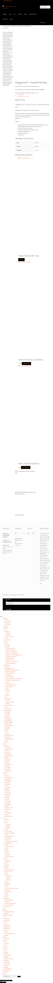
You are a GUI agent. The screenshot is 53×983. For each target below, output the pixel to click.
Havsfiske (6, 844)
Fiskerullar (6, 745)
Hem (4, 26)
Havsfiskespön (8, 764)
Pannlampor (7, 920)
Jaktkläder (6, 938)
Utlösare (7, 853)
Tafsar (6, 638)
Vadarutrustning (7, 710)
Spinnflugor (7, 809)
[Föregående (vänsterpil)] (1, 982)
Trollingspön (8, 767)
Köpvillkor (5, 536)
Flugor (5, 641)
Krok (6, 732)
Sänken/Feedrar (8, 831)
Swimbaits (7, 791)
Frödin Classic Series (10, 648)
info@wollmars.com (7, 542)
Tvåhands (8, 634)
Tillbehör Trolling (9, 856)
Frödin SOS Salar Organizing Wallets (14, 678)
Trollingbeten (8, 804)
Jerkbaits (7, 775)
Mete (5, 817)
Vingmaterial (9, 675)
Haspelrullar (8, 747)
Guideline (8, 690)
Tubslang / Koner (9, 683)
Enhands (8, 633)
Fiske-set (6, 772)
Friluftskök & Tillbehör (9, 911)
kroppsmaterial (9, 673)
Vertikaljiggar (8, 780)
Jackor (5, 940)
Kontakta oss (6, 533)
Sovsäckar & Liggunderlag (9, 933)
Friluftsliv (20, 14)
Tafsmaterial (8, 640)
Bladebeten (7, 782)
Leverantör (8, 26)
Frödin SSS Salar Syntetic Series (12, 670)
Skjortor (6, 947)
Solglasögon (7, 928)
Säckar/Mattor (8, 838)
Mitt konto (8, 599)
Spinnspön (7, 760)
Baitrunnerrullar (8, 749)
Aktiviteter (5, 19)
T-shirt (36, 93)
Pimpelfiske (8, 861)
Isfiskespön (7, 769)
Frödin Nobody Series (11, 663)
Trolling (6, 849)
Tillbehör (6, 868)
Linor (5, 629)
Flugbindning (7, 665)
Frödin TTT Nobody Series (12, 653)
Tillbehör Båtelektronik (10, 903)
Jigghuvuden (8, 779)
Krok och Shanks (8, 686)
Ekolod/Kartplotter (9, 900)
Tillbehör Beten (8, 816)
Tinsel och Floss (8, 705)
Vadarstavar (7, 737)
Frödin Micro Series (10, 658)
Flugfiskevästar (8, 718)
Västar (5, 948)
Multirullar (7, 752)
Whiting (8, 703)
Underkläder (7, 962)
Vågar (6, 893)
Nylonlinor (8, 880)
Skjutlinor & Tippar (9, 636)
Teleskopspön (8, 770)
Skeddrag (7, 797)
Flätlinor (8, 878)
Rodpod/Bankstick (9, 836)
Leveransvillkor (6, 535)
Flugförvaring (8, 723)
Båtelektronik (7, 898)
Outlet (11, 19)
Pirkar (6, 786)
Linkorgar (7, 734)
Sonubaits (8, 824)
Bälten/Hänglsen (8, 968)
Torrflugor (7, 645)
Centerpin (7, 750)
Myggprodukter (7, 927)
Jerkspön (7, 765)
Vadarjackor (7, 717)
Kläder (25, 14)
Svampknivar (7, 925)
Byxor (5, 942)
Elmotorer (7, 901)
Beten (5, 774)
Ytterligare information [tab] (23, 96)
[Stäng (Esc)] (10, 980)
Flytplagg (6, 957)
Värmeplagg (7, 963)
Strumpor (6, 952)
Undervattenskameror (10, 869)
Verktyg (7, 895)
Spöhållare (7, 854)
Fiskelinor (7, 874)
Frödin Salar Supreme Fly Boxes (13, 680)
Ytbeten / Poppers (9, 807)
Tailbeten (7, 789)
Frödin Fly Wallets (10, 676)
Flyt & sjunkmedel (9, 725)
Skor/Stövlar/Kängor (8, 958)
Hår (6, 697)
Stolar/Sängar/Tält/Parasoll (11, 841)
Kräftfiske (6, 866)
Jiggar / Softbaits (9, 777)
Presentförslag (32, 14)
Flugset (5, 626)
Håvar (6, 730)
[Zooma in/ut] (1, 980)
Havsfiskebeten (8, 812)
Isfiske (5, 858)
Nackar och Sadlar (10, 702)
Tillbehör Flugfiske (8, 722)
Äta (5, 916)
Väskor (6, 740)
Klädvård (6, 967)
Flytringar (7, 727)
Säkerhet (7, 864)
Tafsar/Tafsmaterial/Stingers (11, 888)
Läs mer (21, 259)
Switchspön (7, 623)
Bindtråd (7, 666)
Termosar (6, 932)
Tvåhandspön (8, 624)
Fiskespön (6, 757)
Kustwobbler (8, 794)
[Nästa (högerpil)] (4, 982)
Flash (6, 707)
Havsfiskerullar (8, 754)
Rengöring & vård (9, 735)
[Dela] (7, 980)
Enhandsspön (8, 621)
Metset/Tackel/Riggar (10, 833)
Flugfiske (5, 14)
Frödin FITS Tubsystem (11, 685)
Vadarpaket (7, 712)
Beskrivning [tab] (20, 94)
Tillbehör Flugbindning (10, 671)
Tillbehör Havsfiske (9, 846)
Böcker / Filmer (8, 871)
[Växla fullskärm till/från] (4, 980)
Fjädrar (7, 700)
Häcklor (7, 814)
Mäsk (6, 822)
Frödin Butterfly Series (11, 656)
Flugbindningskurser (9, 668)
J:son (7, 693)
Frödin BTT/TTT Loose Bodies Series (14, 655)
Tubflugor (7, 646)
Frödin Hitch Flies (10, 660)
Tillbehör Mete (8, 843)
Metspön (7, 762)
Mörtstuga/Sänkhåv (8, 905)
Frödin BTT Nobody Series (12, 651)
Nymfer (7, 643)
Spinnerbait (7, 792)
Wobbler (7, 806)
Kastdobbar (7, 883)
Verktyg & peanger (9, 739)
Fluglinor (7, 631)
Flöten (6, 829)
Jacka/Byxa (6, 943)
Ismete (6, 859)
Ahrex (7, 688)
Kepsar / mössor (7, 955)
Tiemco (8, 692)
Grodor (6, 811)
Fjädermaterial (8, 698)
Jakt (15, 14)
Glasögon (7, 728)
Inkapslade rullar (9, 755)
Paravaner (7, 851)
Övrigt (7, 681)
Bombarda (7, 796)
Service (6, 886)
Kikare (5, 921)
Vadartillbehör (8, 720)
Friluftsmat (6, 918)
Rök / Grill (6, 913)
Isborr (6, 863)
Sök (6, 601)
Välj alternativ (26, 363)
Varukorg (8, 609)
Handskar (6, 953)
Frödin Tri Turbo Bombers (12, 661)
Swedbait (8, 826)
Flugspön (6, 619)
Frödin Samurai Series (11, 650)
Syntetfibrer (8, 708)
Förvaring (7, 827)
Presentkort (7, 906)
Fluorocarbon (9, 876)
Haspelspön (7, 759)
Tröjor (5, 945)
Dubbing (7, 695)
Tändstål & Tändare (8, 915)
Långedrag (7, 784)
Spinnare (7, 799)
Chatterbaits (8, 801)
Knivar (6, 896)
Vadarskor (7, 715)
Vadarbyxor (7, 713)
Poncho (6, 965)
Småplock (7, 885)
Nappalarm (7, 839)
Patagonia (13, 26)
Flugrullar (6, 628)
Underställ (6, 960)
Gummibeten (8, 787)
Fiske (10, 14)
